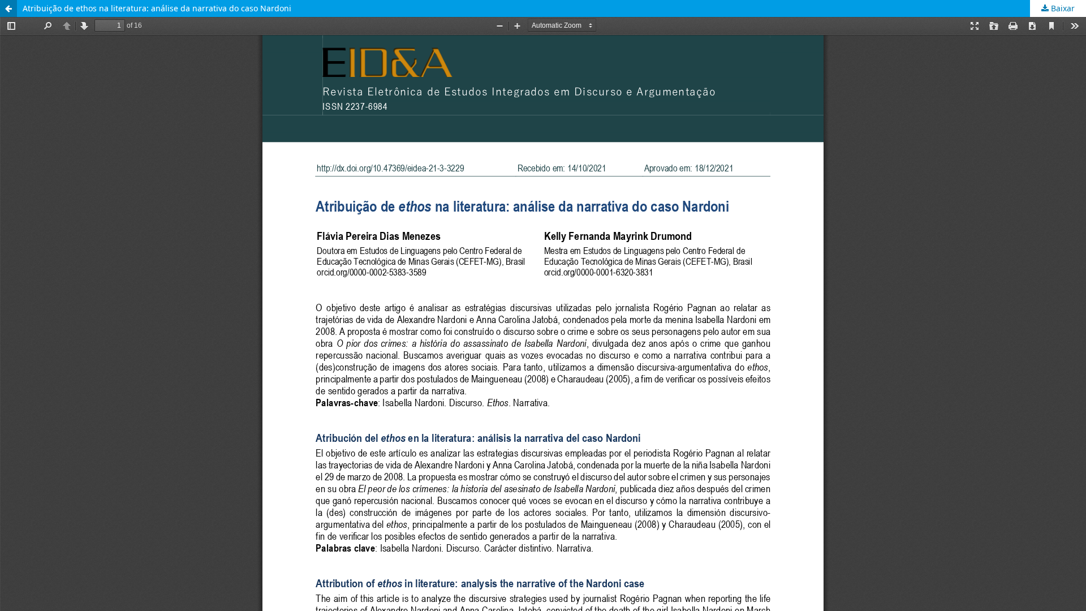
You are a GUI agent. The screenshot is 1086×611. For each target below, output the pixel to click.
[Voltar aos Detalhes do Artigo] (8, 8)
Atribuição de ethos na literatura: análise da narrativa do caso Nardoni (157, 8)
